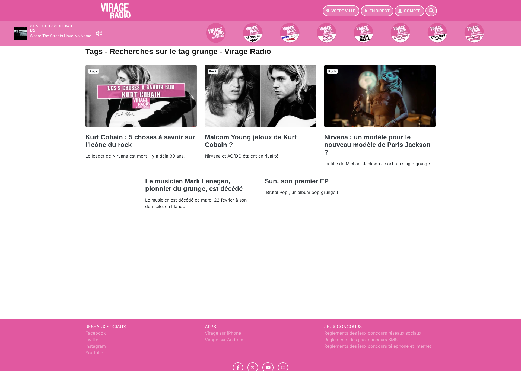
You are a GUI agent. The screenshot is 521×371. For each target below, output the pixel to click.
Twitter (92, 339)
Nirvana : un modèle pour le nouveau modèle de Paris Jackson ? (377, 144)
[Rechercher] (431, 10)
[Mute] (99, 33)
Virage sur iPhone (223, 333)
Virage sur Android (224, 339)
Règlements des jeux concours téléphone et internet (377, 346)
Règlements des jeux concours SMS (361, 339)
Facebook (95, 333)
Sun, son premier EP (297, 181)
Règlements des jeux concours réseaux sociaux (372, 333)
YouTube (94, 352)
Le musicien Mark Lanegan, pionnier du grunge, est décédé (194, 184)
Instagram (95, 346)
